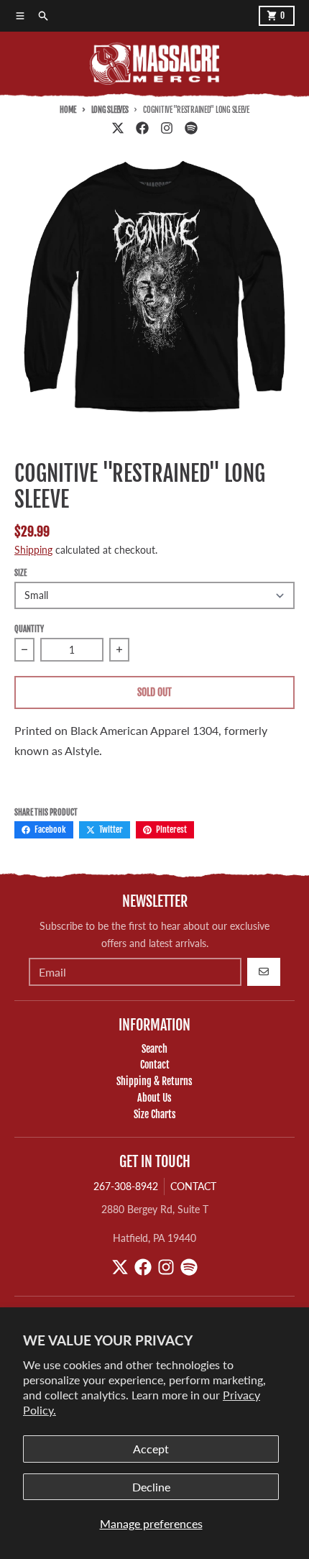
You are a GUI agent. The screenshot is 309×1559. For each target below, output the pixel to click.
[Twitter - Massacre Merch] (118, 128)
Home (68, 110)
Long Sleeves (109, 110)
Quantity (29, 629)
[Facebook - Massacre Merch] (142, 128)
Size (20, 573)
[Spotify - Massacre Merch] (191, 128)
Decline (151, 1487)
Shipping (33, 550)
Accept (151, 1448)
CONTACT (193, 1186)
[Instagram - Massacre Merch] (166, 128)
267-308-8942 (125, 1186)
